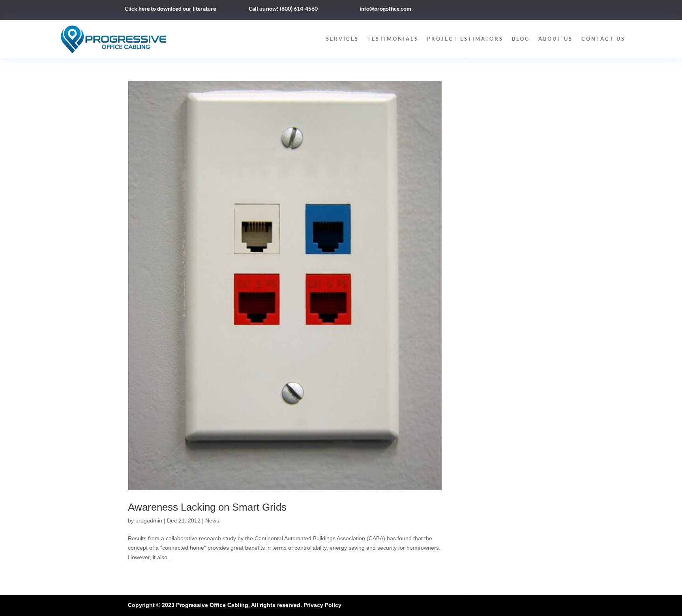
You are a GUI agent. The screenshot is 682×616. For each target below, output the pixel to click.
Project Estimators (465, 39)
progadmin (148, 520)
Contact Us (603, 39)
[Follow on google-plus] (523, 10)
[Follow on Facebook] (491, 10)
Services (342, 39)
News (212, 520)
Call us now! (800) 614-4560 (283, 8)
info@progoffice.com (385, 8)
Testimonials (392, 39)
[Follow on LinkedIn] (507, 10)
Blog (521, 39)
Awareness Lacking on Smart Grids (207, 507)
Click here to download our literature (170, 8)
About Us (555, 39)
